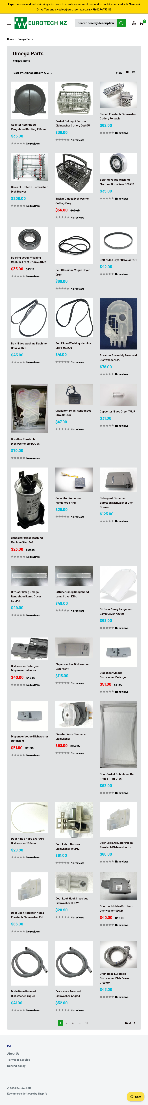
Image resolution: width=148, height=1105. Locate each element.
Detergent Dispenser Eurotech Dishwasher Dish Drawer (116, 502)
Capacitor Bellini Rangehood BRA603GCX (73, 413)
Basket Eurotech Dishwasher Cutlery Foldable (118, 116)
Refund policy (16, 1065)
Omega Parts (25, 39)
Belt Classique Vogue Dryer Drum (72, 272)
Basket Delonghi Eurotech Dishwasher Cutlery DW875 (72, 123)
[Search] (121, 23)
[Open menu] (9, 23)
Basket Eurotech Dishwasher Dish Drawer (29, 189)
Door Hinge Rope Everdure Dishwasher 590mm (28, 841)
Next (128, 1023)
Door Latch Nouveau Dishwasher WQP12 (68, 846)
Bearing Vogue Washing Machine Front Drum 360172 (28, 260)
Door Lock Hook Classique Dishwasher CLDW (71, 901)
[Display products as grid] (127, 72)
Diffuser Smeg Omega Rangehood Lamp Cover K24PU (26, 596)
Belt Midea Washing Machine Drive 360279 (73, 345)
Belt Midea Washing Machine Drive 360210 (29, 346)
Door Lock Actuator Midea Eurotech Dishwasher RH (27, 915)
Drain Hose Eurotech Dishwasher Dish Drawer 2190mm (115, 978)
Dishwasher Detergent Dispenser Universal (25, 668)
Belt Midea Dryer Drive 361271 (118, 259)
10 (86, 1023)
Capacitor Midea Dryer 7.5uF (117, 411)
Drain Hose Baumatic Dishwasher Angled (24, 993)
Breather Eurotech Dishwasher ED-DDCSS (25, 441)
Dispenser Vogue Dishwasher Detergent (29, 739)
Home (10, 39)
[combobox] (96, 23)
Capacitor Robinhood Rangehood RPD (68, 500)
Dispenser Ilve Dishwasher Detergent (72, 666)
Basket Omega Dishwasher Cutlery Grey (72, 201)
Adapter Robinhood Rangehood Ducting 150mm (28, 127)
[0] (141, 23)
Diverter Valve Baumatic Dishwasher (70, 736)
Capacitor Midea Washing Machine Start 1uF (27, 540)
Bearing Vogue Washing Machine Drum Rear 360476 (117, 182)
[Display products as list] (133, 72)
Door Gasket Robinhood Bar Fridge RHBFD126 (117, 776)
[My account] (134, 23)
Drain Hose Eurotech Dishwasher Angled (68, 993)
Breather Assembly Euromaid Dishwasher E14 (118, 357)
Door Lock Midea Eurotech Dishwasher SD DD (116, 908)
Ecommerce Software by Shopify (27, 1093)
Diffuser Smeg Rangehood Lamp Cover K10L (72, 594)
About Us (13, 1053)
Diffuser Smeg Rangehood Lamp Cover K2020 (116, 611)
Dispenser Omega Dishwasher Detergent (114, 675)
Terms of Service (18, 1059)
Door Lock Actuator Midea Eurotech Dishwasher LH (116, 845)
